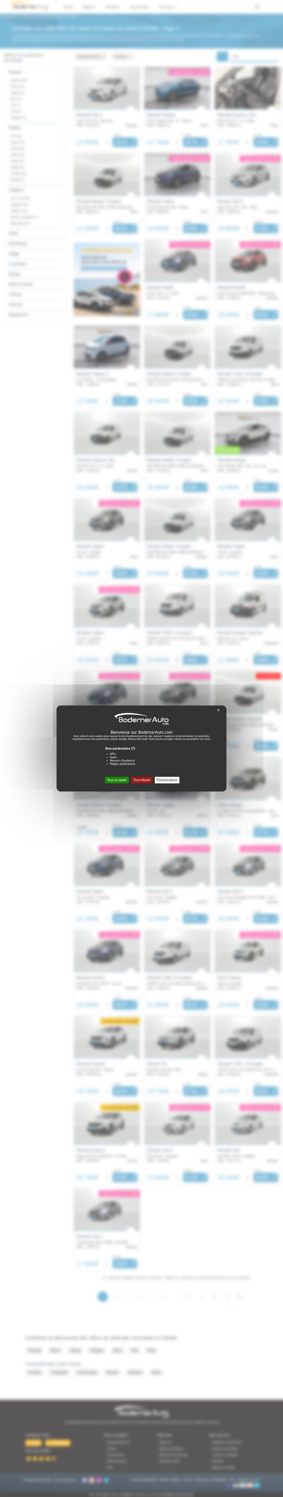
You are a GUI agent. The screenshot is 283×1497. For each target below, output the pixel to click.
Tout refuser (141, 780)
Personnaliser (167, 780)
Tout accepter (117, 780)
